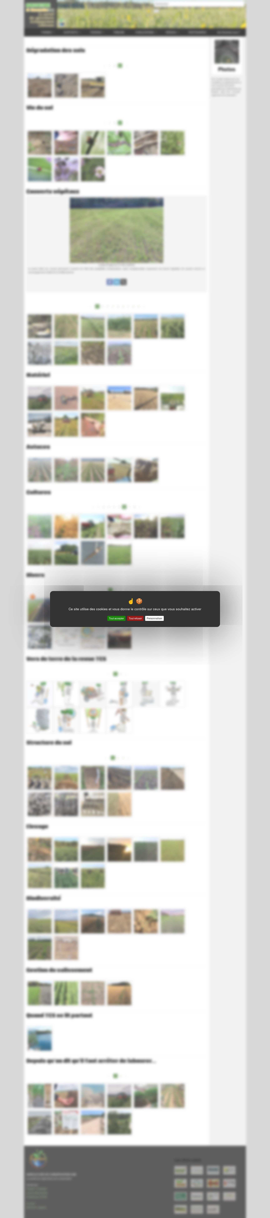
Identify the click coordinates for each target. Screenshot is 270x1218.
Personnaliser (154, 618)
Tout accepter (116, 618)
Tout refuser (135, 618)
